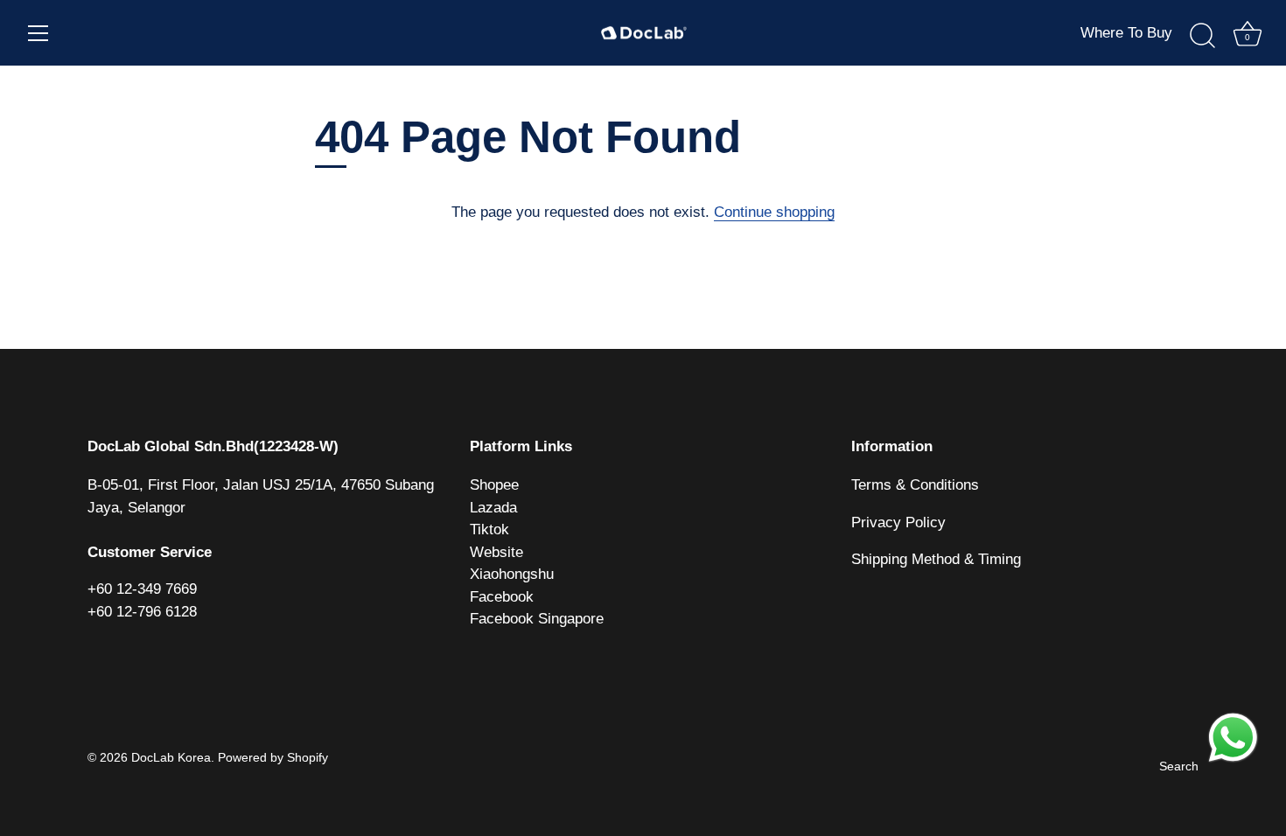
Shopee (494, 485)
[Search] (1202, 36)
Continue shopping (774, 212)
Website (496, 552)
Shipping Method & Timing (936, 559)
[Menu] (38, 33)
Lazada (493, 507)
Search (1179, 766)
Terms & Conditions (915, 485)
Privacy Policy (898, 522)
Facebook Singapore (537, 618)
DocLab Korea (171, 757)
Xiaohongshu (512, 574)
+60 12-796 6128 (142, 611)
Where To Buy (1126, 32)
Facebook (502, 597)
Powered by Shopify (273, 757)
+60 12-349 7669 (142, 589)
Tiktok (489, 529)
